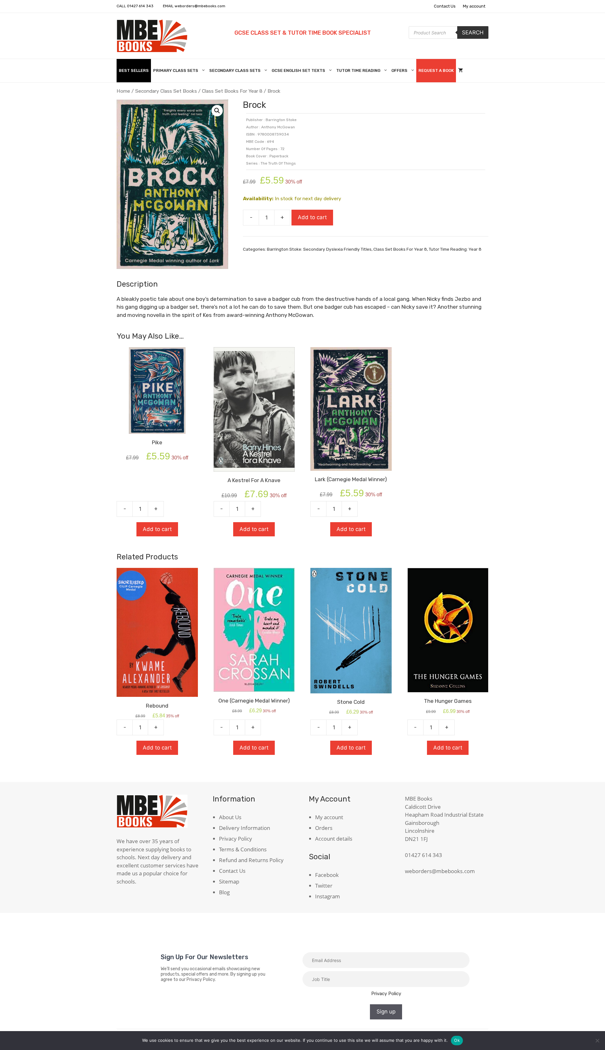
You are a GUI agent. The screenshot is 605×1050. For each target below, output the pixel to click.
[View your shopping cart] (460, 70)
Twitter (323, 885)
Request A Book (436, 70)
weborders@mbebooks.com (200, 6)
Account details (333, 838)
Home (123, 91)
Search (473, 32)
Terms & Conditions (243, 849)
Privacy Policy (235, 838)
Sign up (386, 1011)
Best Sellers (134, 70)
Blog (224, 892)
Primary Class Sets (175, 70)
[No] (597, 1040)
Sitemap (229, 881)
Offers (399, 70)
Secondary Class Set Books (166, 91)
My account (474, 6)
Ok (457, 1040)
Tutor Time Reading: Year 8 (455, 249)
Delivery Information (244, 827)
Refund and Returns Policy (251, 860)
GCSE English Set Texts (298, 70)
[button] (217, 110)
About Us (230, 817)
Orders (323, 827)
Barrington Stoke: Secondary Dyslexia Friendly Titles (319, 249)
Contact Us (445, 6)
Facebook (327, 874)
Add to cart (312, 217)
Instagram (327, 896)
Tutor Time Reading (358, 70)
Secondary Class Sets (235, 70)
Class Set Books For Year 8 (232, 91)
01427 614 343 (140, 6)
